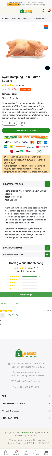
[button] (8, 85)
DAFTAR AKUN (13, 4)
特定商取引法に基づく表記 (36, 443)
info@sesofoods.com (38, 2)
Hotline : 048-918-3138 (17, 2)
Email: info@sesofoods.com (28, 381)
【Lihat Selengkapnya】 (28, 118)
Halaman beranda (9, 18)
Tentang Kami (15, 440)
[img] (6, 310)
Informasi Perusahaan (35, 440)
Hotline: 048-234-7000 (28, 387)
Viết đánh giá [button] (26, 294)
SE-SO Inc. (32, 435)
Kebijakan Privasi (14, 443)
